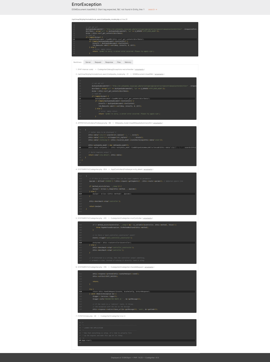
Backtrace (77, 62)
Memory (128, 62)
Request (98, 62)
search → (152, 9)
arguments (139, 69)
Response (109, 62)
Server (88, 62)
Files (119, 62)
